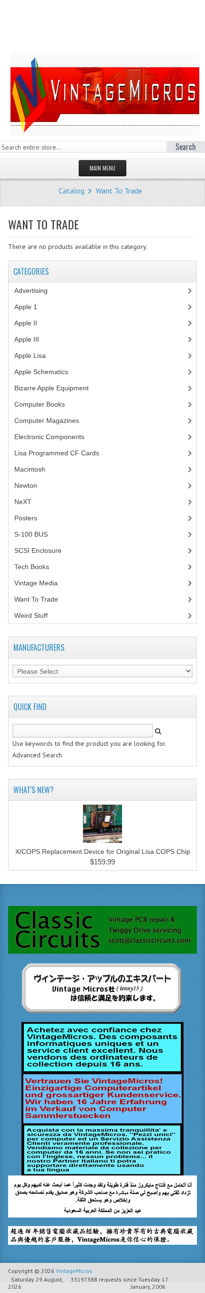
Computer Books (46, 404)
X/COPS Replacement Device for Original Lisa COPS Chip (102, 851)
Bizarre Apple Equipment (56, 388)
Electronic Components (54, 437)
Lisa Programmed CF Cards (62, 453)
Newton (25, 485)
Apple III (32, 339)
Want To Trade (119, 190)
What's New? (33, 790)
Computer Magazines (53, 420)
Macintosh (35, 469)
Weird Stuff (36, 615)
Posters (31, 518)
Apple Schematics (46, 372)
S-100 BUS (36, 534)
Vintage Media (41, 583)
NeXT (22, 502)
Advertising (36, 290)
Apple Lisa (37, 355)
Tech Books (38, 567)
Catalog (71, 190)
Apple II (31, 323)
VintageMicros (74, 1270)
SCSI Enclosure (43, 550)
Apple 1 (31, 307)
